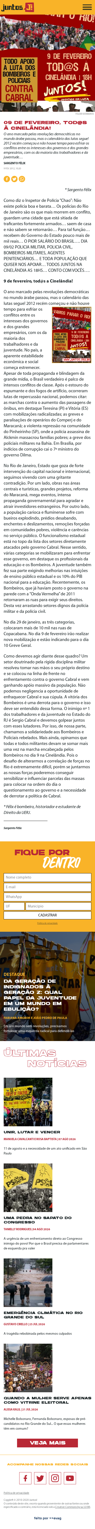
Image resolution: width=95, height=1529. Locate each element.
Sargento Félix (14, 163)
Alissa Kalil (12, 1409)
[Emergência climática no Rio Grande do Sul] (28, 1306)
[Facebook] (25, 1478)
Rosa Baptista (46, 1139)
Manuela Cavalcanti (19, 1139)
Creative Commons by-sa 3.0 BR (72, 1507)
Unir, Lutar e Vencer (32, 1132)
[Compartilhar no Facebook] (7, 179)
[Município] (58, 906)
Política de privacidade (47, 923)
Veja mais (48, 1443)
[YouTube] (70, 1478)
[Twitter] (40, 1478)
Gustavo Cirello (16, 1324)
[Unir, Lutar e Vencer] (28, 1125)
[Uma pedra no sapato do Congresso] (28, 1211)
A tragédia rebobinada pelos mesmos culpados (38, 1334)
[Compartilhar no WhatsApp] (22, 179)
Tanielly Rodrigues (17, 1229)
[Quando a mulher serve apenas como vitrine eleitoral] (28, 1391)
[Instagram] (55, 1478)
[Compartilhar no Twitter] (14, 179)
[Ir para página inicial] (17, 11)
